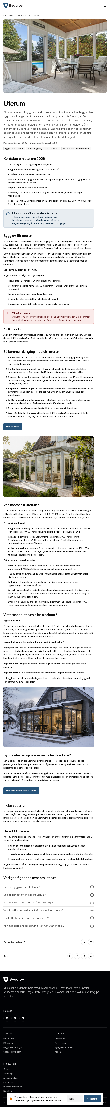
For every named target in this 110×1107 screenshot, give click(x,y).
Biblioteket (60, 1038)
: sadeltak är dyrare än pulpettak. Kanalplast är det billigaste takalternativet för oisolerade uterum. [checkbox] (48, 575)
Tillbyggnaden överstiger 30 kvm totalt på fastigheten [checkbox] (34, 280)
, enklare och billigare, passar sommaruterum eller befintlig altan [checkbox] (50, 854)
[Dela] (84, 956)
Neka (71, 1099)
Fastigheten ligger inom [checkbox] (30, 294)
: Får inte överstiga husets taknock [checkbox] (27, 187)
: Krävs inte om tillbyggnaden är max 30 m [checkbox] (33, 169)
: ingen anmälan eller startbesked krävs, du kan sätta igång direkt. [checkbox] (42, 408)
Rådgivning (8, 1043)
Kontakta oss (9, 1082)
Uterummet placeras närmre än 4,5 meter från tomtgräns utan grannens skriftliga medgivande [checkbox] (47, 287)
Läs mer (57, 1100)
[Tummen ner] (91, 942)
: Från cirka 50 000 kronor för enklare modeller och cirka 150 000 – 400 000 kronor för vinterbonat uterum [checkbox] (50, 202)
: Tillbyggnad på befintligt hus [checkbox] (30, 164)
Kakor (104, 1102)
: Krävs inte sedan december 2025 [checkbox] (29, 174)
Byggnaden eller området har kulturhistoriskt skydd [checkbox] (33, 299)
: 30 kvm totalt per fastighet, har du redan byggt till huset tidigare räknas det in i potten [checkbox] (49, 181)
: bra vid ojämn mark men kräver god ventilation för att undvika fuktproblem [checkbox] (50, 859)
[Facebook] (77, 956)
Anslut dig (8, 1073)
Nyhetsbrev (8, 1091)
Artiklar (58, 1052)
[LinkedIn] (70, 956)
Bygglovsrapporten (64, 1047)
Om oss (6, 1069)
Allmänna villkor (10, 1078)
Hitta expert (8, 1038)
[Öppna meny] (105, 5)
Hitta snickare (12, 426)
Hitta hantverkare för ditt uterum (21, 790)
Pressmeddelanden (12, 1086)
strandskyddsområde (42, 294)
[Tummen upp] (84, 942)
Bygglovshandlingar (12, 1047)
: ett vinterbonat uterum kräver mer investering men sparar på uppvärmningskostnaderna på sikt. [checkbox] (43, 584)
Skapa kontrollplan (12, 1052)
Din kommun (60, 1043)
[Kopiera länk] (91, 956)
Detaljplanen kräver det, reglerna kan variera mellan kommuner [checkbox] (38, 303)
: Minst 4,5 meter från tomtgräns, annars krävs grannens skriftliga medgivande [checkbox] (45, 194)
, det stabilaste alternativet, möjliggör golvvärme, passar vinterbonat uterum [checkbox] (46, 847)
